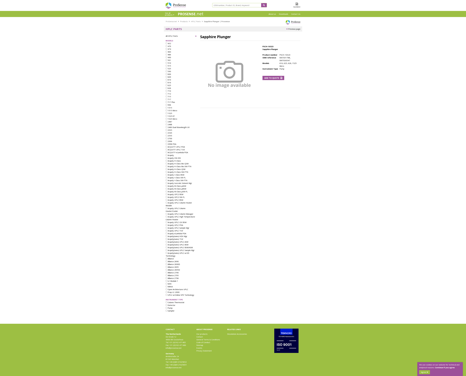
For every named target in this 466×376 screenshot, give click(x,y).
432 (169, 43)
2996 (169, 141)
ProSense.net (171, 21)
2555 (169, 135)
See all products (169, 14)
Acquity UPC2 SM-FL (176, 197)
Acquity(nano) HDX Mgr (177, 236)
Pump (170, 308)
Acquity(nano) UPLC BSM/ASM (180, 247)
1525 (169, 113)
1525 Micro (172, 119)
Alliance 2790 (173, 272)
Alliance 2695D (173, 270)
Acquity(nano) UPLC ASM (177, 242)
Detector (171, 305)
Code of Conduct (203, 342)
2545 (169, 133)
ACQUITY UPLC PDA (176, 147)
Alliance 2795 (173, 275)
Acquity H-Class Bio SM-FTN (179, 166)
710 (169, 91)
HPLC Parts (196, 21)
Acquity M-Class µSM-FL (177, 191)
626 (169, 88)
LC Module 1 (172, 281)
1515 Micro (172, 110)
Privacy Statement (204, 351)
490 (169, 57)
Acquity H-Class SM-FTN (177, 172)
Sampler (171, 311)
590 (169, 71)
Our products (202, 334)
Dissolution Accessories (237, 334)
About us (272, 14)
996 (169, 105)
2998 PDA (171, 144)
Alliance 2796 (173, 278)
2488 (169, 124)
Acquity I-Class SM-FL (176, 177)
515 (169, 66)
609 (169, 77)
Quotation (296, 7)
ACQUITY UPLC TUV (176, 149)
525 (169, 68)
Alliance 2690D (173, 264)
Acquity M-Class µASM (176, 186)
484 (169, 52)
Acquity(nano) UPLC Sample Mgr (181, 250)
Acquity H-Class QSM (176, 169)
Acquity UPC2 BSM (175, 194)
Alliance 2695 (173, 267)
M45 (169, 284)
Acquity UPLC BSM (175, 200)
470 (169, 46)
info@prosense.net (174, 348)
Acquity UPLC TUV (175, 230)
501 (169, 60)
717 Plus (171, 102)
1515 (169, 107)
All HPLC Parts (172, 36)
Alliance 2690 (173, 261)
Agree (424, 372)
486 (169, 54)
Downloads (283, 14)
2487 (169, 121)
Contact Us (295, 14)
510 (169, 63)
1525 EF (171, 116)
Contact (199, 337)
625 (169, 85)
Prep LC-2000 (173, 292)
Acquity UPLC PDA (175, 225)
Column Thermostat (175, 302)
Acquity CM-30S (174, 158)
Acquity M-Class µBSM (176, 189)
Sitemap (199, 345)
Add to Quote (271, 78)
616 (169, 82)
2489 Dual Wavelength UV (178, 127)
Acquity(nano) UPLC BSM (177, 244)
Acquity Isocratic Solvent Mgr (179, 183)
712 (169, 93)
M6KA (170, 286)
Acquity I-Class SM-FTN (177, 180)
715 (169, 96)
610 (169, 80)
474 (169, 49)
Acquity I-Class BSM (175, 175)
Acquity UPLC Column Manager (180, 214)
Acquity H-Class (174, 161)
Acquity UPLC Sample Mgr (178, 228)
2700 (169, 138)
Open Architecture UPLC (177, 289)
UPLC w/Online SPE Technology (180, 295)
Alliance (170, 258)
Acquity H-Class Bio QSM (177, 163)
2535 (169, 130)
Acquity (170, 155)
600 (169, 74)
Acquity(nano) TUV (175, 239)
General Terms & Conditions (208, 339)
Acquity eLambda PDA (176, 233)
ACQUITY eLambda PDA (177, 152)
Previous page (294, 29)
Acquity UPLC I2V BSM (176, 222)
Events (199, 348)
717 (169, 99)
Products (184, 21)
